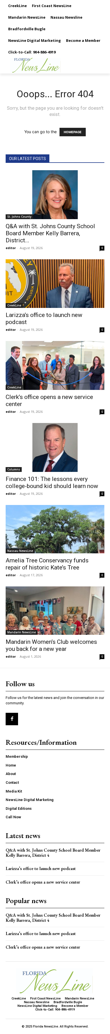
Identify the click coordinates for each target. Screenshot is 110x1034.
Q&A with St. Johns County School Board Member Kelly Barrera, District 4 (53, 852)
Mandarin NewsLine (21, 632)
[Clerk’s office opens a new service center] (55, 365)
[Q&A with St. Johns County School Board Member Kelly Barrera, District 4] (55, 194)
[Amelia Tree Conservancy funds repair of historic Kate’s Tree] (55, 529)
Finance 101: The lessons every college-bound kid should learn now (52, 482)
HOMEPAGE (73, 132)
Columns (13, 469)
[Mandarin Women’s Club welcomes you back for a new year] (55, 610)
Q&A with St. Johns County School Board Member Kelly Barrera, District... (50, 233)
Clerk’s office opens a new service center (43, 882)
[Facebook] (12, 719)
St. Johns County (19, 217)
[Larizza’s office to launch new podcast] (55, 283)
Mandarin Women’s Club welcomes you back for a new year (51, 645)
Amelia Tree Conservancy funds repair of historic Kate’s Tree (47, 564)
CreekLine (14, 305)
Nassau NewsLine (20, 551)
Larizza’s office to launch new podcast (41, 868)
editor (11, 248)
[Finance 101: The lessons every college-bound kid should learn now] (55, 447)
